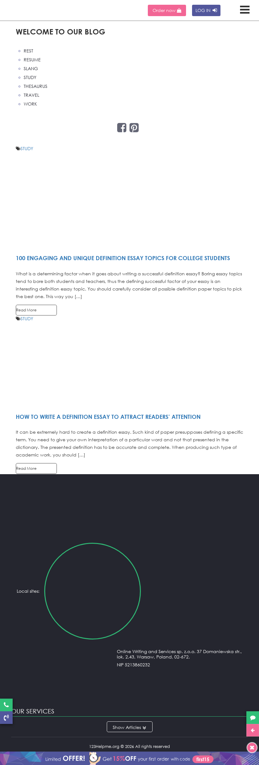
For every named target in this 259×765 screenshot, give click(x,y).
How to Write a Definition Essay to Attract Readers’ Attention (108, 416)
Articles (133, 727)
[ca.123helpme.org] (194, 591)
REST (28, 50)
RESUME (32, 59)
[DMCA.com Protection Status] (129, 691)
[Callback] (6, 717)
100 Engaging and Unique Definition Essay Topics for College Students (123, 257)
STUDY (30, 77)
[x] (129, 757)
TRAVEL (31, 95)
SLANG (31, 68)
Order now (165, 10)
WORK (30, 104)
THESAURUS (35, 86)
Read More (26, 310)
